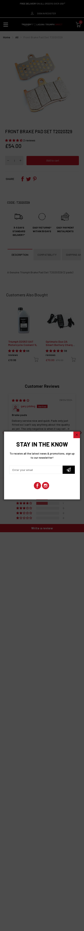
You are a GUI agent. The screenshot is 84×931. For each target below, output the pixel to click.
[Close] (76, 435)
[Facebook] (37, 485)
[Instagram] (45, 485)
